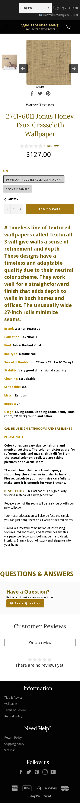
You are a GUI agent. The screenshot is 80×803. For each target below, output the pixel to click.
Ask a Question (27, 603)
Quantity (11, 199)
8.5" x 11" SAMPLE (17, 189)
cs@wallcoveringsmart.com (58, 14)
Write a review (40, 643)
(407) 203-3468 (65, 8)
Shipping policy (14, 744)
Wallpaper (10, 703)
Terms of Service (15, 710)
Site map (10, 750)
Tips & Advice (13, 697)
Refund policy (13, 716)
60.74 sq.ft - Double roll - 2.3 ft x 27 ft (34, 179)
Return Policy (13, 737)
